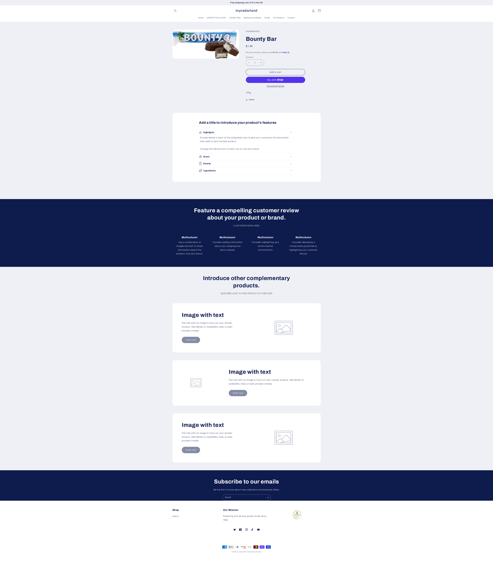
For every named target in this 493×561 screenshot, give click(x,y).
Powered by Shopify (254, 552)
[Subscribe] (268, 497)
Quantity (249, 57)
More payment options (275, 86)
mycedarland (242, 552)
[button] (175, 11)
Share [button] (251, 100)
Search (175, 516)
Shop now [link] (191, 340)
